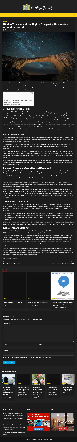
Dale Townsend (14, 305)
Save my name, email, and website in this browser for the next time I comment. (27, 357)
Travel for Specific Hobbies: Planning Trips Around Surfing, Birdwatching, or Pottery (63, 303)
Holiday (34, 383)
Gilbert (14, 30)
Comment (6, 323)
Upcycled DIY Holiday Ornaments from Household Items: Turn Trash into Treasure (38, 391)
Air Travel (5, 383)
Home (4, 15)
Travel (5, 21)
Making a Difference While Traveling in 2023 (62, 262)
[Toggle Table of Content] (30, 93)
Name (5, 344)
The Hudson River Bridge (12, 102)
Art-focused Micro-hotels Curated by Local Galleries (68, 389)
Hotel (64, 383)
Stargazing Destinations (11, 258)
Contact (10, 15)
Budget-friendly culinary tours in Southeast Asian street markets (14, 428)
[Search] (74, 14)
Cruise (19, 383)
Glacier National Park (11, 98)
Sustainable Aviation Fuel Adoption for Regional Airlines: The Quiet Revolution (13, 414)
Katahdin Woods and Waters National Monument (18, 100)
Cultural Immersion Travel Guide (12, 262)
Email (41, 344)
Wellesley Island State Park (12, 104)
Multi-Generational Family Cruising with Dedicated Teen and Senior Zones (13, 419)
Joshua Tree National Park (12, 96)
